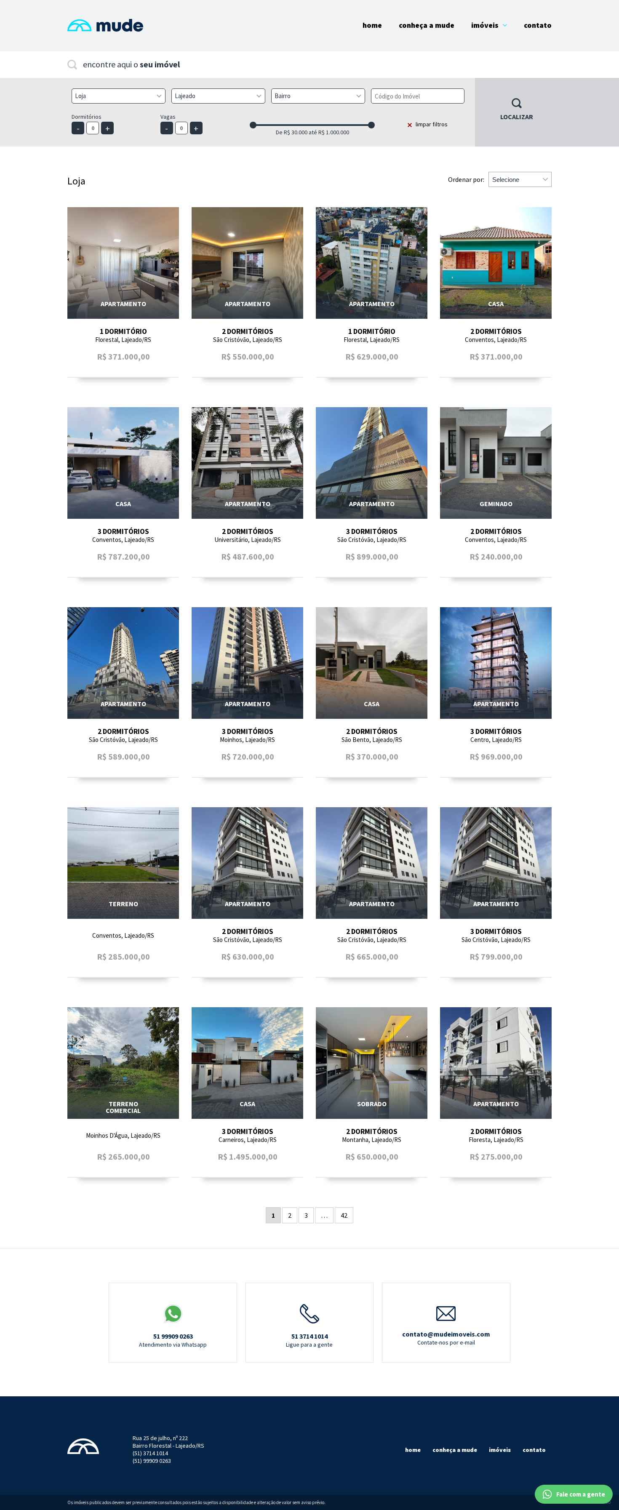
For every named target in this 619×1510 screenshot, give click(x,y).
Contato (538, 25)
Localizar (516, 116)
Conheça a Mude (426, 25)
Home (372, 25)
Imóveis (485, 25)
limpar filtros (432, 124)
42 (344, 1215)
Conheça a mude (454, 1450)
